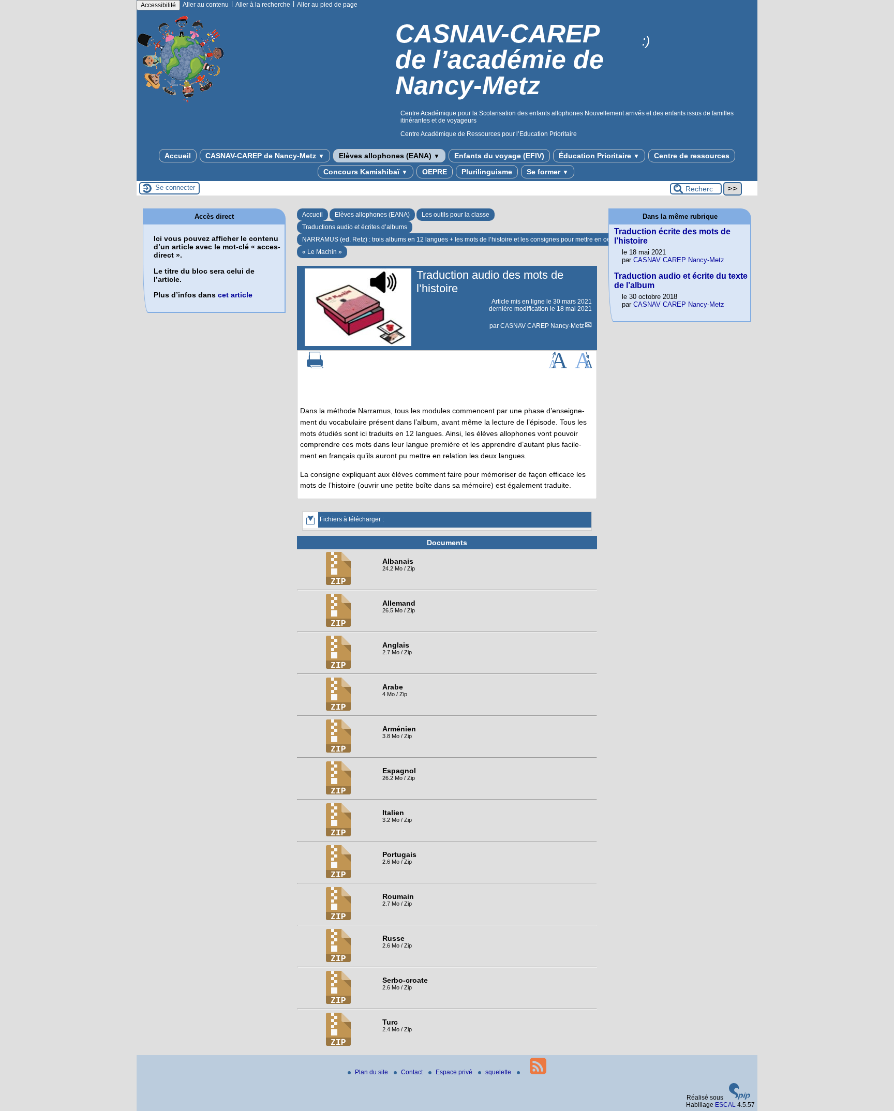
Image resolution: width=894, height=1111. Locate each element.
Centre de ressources (691, 156)
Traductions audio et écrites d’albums (354, 227)
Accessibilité (158, 5)
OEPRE (434, 172)
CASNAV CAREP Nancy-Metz (542, 325)
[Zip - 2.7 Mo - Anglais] (338, 666)
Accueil (178, 156)
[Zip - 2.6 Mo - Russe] (338, 960)
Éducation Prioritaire (599, 156)
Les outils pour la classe (455, 214)
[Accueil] (181, 105)
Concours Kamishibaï (365, 172)
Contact (412, 1072)
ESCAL (725, 1104)
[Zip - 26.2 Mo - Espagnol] (338, 792)
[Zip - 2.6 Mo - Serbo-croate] (338, 1001)
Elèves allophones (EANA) (389, 156)
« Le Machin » (322, 252)
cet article (235, 295)
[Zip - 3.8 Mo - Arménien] (338, 750)
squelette (499, 1072)
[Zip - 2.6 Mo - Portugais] (338, 876)
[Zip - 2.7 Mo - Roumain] (338, 918)
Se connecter (175, 187)
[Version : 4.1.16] (740, 1097)
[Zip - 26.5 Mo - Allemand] (338, 624)
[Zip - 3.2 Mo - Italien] (338, 834)
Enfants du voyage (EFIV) (499, 156)
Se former (548, 172)
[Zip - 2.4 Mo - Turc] (338, 1043)
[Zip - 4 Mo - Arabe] (338, 708)
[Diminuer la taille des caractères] (583, 366)
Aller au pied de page (327, 4)
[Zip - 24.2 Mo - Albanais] (338, 583)
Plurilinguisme (486, 172)
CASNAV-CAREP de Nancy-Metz (264, 156)
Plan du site (372, 1072)
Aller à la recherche (262, 4)
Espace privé (455, 1072)
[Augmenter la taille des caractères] (557, 366)
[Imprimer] (315, 366)
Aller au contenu (206, 4)
